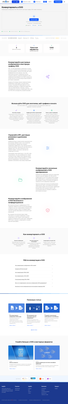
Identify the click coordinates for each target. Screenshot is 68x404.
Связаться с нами (44, 394)
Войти (50, 1)
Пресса (29, 391)
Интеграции (17, 390)
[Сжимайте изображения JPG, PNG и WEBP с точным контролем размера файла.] (46, 1)
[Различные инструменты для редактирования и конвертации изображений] (6, 2)
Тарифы (56, 388)
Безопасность (44, 393)
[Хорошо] (58, 38)
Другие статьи (34, 329)
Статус (29, 393)
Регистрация (58, 1)
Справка (29, 388)
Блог (29, 390)
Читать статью (12, 325)
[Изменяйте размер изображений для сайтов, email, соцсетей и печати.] (44, 1)
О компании (43, 388)
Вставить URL (30, 23)
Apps (17, 1)
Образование (17, 388)
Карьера (43, 390)
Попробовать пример (37, 23)
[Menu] (64, 2)
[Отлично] (59, 38)
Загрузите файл (34, 19)
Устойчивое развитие (45, 391)
